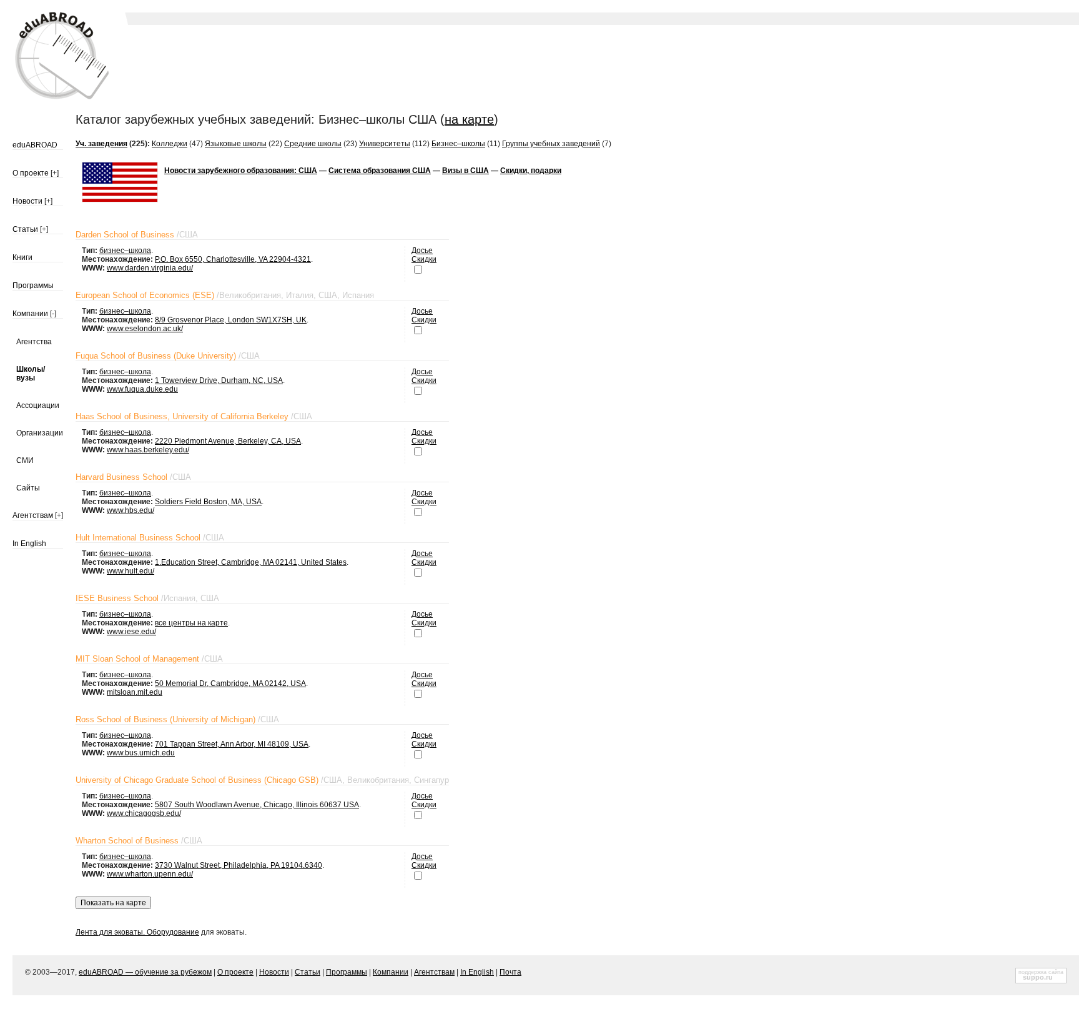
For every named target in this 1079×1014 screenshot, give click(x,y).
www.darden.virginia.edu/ (150, 268)
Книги (22, 257)
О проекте (30, 173)
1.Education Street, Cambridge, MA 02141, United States (251, 562)
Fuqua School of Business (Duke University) (156, 355)
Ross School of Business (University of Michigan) (165, 719)
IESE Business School (117, 598)
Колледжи (169, 143)
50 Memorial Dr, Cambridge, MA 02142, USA (230, 683)
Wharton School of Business (127, 840)
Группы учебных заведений (551, 143)
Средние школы (313, 143)
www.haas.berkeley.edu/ (148, 449)
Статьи (25, 229)
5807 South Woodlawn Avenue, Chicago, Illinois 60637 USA (257, 804)
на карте (469, 119)
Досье (422, 250)
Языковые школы (236, 143)
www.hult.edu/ (130, 571)
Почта (510, 972)
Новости (27, 201)
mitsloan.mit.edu (134, 692)
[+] (55, 173)
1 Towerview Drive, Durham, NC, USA (219, 380)
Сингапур (431, 780)
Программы (33, 285)
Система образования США (379, 170)
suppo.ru (1038, 977)
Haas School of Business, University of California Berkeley (182, 416)
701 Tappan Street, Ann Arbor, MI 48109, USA (231, 744)
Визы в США (465, 170)
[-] (53, 313)
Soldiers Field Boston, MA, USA (208, 501)
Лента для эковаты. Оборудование (137, 932)
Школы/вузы (30, 373)
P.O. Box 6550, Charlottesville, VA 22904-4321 (233, 259)
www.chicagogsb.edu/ (144, 813)
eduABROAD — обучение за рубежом (145, 972)
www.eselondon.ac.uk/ (145, 328)
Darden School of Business (125, 234)
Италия (299, 295)
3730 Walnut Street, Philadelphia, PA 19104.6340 (238, 865)
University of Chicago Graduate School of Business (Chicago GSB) (197, 780)
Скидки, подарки (530, 170)
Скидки (423, 259)
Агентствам (32, 515)
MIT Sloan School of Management (137, 659)
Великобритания (250, 295)
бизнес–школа (125, 250)
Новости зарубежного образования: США (240, 170)
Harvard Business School (121, 477)
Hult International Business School (138, 537)
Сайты (28, 488)
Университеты (384, 143)
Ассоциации (37, 405)
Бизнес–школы (458, 143)
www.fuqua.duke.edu (142, 389)
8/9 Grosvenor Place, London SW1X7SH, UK (231, 320)
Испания (358, 295)
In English (29, 543)
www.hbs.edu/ (130, 510)
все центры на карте (191, 623)
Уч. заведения (101, 143)
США (188, 234)
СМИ (25, 460)
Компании (30, 313)
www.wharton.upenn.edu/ (150, 874)
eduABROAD (34, 145)
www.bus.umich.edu (141, 752)
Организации (39, 433)
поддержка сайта (1040, 972)
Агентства (34, 341)
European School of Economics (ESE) (145, 295)
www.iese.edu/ (131, 631)
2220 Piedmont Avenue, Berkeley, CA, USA (228, 441)
